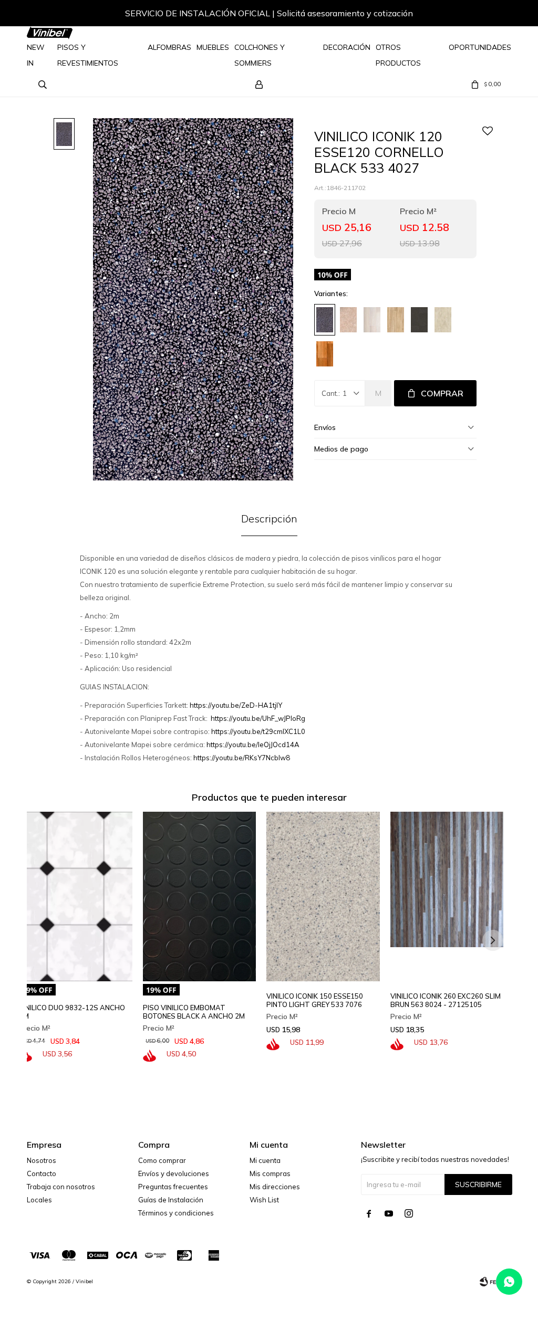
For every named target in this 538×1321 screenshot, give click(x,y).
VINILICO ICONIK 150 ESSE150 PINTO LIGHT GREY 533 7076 (314, 1000)
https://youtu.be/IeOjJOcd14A (252, 744)
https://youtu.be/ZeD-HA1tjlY (236, 705)
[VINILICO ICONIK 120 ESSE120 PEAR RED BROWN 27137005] (324, 354)
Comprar (442, 393)
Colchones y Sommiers (259, 55)
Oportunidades (480, 47)
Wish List (264, 1200)
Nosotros (41, 1160)
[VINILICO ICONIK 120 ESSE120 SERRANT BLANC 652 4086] (371, 320)
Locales (39, 1200)
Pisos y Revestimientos (87, 55)
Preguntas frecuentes (173, 1186)
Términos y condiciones (176, 1213)
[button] (493, 15)
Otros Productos (398, 55)
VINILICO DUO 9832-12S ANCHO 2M (72, 1011)
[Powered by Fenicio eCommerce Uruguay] (495, 1281)
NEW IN (36, 55)
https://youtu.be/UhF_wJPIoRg (258, 718)
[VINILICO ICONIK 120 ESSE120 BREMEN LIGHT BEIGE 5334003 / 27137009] (348, 320)
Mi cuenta (265, 1160)
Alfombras (169, 47)
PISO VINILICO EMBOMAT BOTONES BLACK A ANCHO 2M (194, 1011)
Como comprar (162, 1160)
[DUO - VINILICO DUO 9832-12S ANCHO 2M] (75, 896)
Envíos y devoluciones (173, 1173)
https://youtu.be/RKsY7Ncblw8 (241, 757)
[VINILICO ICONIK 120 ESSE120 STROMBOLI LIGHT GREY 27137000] (442, 320)
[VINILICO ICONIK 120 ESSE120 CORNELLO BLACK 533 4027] (324, 320)
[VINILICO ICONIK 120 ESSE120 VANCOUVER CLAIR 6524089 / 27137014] (395, 320)
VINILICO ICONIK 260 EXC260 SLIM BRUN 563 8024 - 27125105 (445, 1000)
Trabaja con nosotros (61, 1186)
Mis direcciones (275, 1186)
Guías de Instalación (170, 1200)
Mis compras (270, 1173)
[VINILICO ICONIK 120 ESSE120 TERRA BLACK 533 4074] (419, 320)
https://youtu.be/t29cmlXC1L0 (258, 731)
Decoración (346, 47)
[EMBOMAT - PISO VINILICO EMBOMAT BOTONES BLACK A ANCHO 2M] (199, 896)
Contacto (41, 1173)
